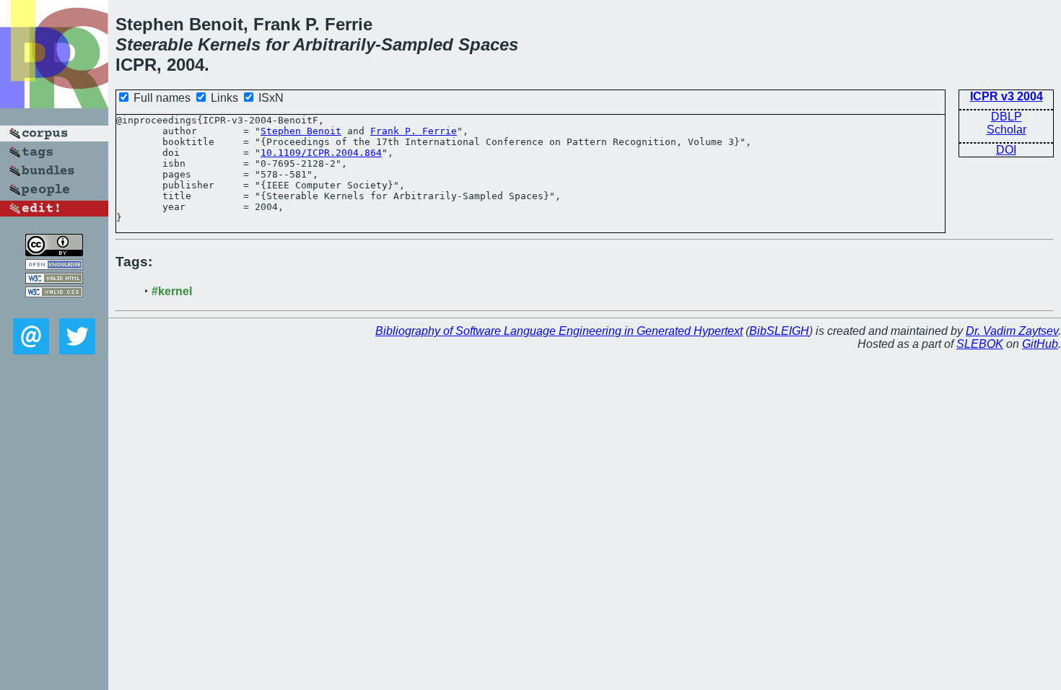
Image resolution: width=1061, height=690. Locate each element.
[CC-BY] (54, 252)
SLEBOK (979, 344)
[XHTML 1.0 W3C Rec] (54, 280)
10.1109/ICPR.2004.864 (321, 152)
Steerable (154, 44)
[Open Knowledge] (54, 266)
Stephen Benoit (301, 131)
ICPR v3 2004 (1006, 96)
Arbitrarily (334, 44)
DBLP (1006, 116)
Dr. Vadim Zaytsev (1012, 331)
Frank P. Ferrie (413, 131)
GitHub (1040, 344)
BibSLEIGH (779, 331)
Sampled (417, 44)
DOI (1006, 150)
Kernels (229, 44)
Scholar (1006, 129)
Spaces (488, 44)
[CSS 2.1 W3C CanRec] (54, 308)
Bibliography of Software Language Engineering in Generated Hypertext (559, 331)
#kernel (172, 291)
